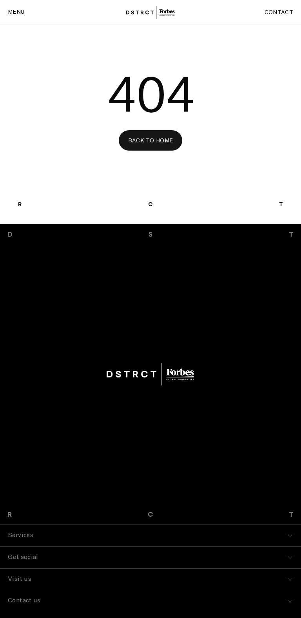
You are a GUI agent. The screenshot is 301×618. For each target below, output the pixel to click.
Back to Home (150, 140)
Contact (279, 12)
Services (20, 535)
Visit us (19, 579)
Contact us (24, 601)
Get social (23, 557)
